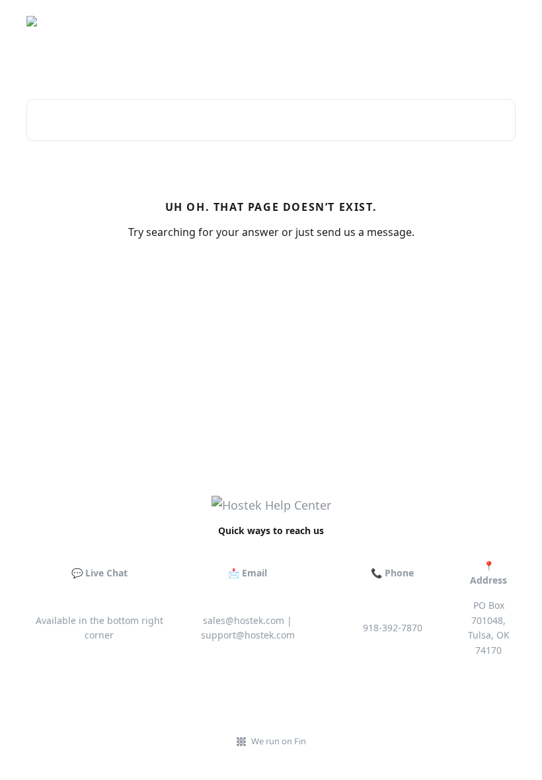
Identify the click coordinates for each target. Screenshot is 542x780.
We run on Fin (278, 741)
